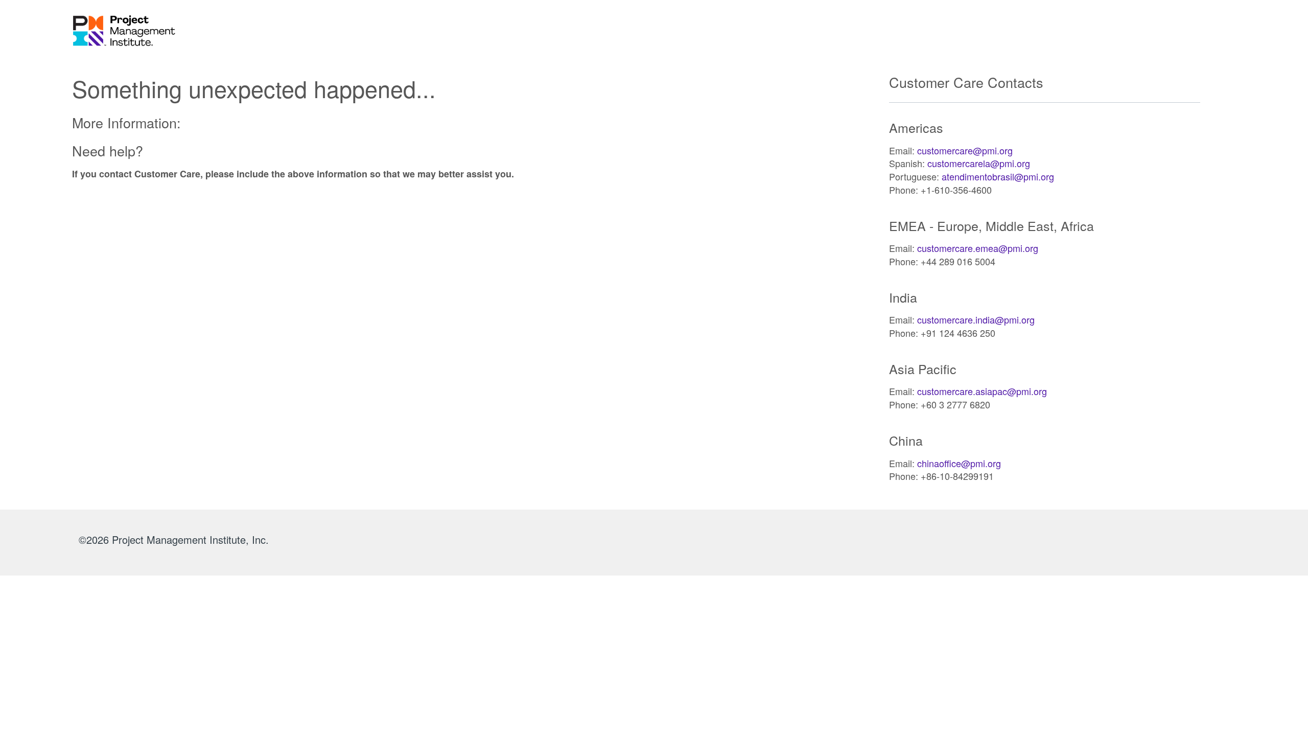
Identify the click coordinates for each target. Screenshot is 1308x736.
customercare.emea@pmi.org (977, 248)
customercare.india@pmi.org (976, 319)
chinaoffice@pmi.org (959, 463)
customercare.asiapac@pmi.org (982, 391)
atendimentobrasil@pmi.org (998, 176)
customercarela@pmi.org (978, 163)
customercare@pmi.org (965, 150)
